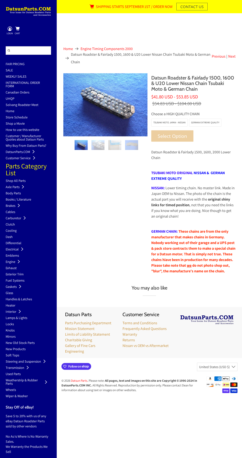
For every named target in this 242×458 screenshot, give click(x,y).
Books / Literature (18, 200)
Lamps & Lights (16, 318)
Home (10, 111)
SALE (9, 70)
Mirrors (11, 337)
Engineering (74, 351)
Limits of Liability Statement (87, 334)
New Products (16, 349)
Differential (13, 243)
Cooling (11, 231)
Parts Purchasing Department (88, 323)
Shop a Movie (15, 124)
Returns (129, 340)
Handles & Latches (19, 299)
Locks (10, 324)
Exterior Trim (15, 274)
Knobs (10, 330)
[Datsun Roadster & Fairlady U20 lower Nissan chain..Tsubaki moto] (105, 104)
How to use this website (22, 130)
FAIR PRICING (15, 64)
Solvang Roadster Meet (22, 105)
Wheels (11, 390)
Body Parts (13, 193)
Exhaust (11, 268)
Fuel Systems (15, 281)
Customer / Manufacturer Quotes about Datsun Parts (25, 137)
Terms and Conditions (140, 323)
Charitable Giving (78, 340)
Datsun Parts (79, 380)
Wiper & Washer (17, 396)
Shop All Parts (16, 181)
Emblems (12, 256)
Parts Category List (26, 170)
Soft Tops (12, 355)
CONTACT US (192, 6)
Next (232, 56)
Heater (10, 305)
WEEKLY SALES (16, 77)
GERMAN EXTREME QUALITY (205, 122)
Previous (218, 56)
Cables (10, 212)
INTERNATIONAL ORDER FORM (23, 84)
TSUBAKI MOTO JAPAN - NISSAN (169, 122)
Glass (9, 293)
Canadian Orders (17, 92)
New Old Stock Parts (20, 343)
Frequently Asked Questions (145, 328)
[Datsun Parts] (28, 11)
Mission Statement (80, 328)
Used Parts (13, 374)
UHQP (10, 99)
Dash (9, 237)
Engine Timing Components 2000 (107, 49)
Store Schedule (17, 117)
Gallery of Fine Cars (80, 345)
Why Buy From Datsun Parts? (26, 146)
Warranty (130, 334)
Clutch (10, 224)
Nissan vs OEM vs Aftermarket (146, 345)
